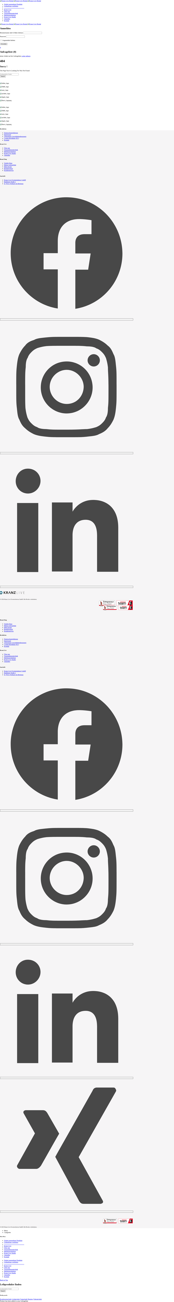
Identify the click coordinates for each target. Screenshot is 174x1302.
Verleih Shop (8, 163)
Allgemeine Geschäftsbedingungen (15, 136)
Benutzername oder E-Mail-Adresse (11, 33)
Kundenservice (9, 170)
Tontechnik (23, 1299)
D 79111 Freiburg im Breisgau (13, 184)
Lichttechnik (16, 1299)
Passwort (3, 36)
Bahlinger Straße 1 (10, 182)
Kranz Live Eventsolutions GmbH (15, 180)
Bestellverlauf (8, 168)
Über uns (7, 148)
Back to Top (4, 1280)
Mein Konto (8, 167)
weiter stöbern (25, 56)
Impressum (7, 135)
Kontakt (6, 140)
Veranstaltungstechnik (11, 150)
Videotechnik (37, 1299)
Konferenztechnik (5, 1299)
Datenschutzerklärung (11, 133)
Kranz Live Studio (10, 153)
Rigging (30, 1299)
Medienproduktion (10, 152)
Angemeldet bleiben (8, 40)
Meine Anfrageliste (10, 165)
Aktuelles (7, 155)
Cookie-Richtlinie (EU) (11, 138)
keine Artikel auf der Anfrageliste (10, 56)
